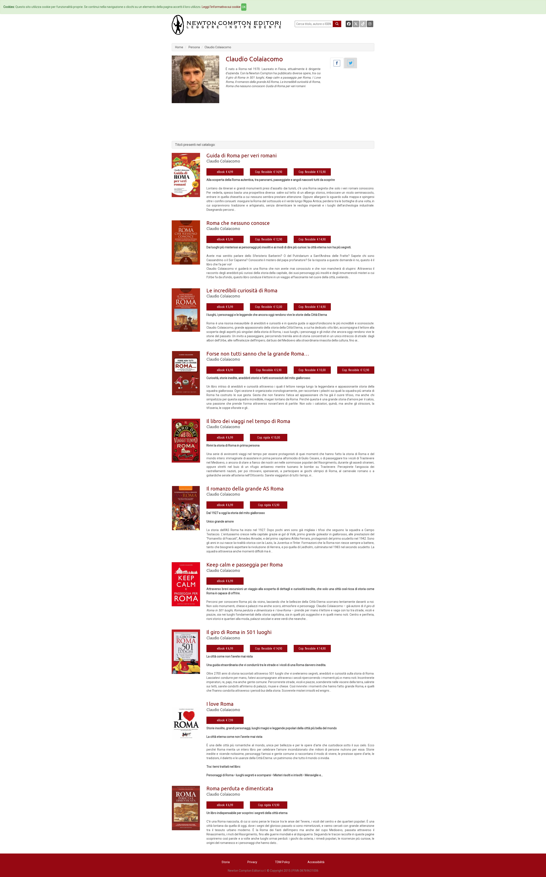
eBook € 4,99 (225, 172)
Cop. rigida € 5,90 (268, 505)
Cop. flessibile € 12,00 (268, 307)
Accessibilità (316, 862)
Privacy (252, 862)
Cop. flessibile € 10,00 (312, 370)
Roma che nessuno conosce (238, 223)
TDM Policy (282, 862)
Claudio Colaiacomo (218, 47)
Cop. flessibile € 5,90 (269, 370)
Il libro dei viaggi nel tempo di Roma (248, 421)
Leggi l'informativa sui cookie (221, 7)
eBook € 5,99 (225, 239)
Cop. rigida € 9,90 (268, 805)
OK (244, 7)
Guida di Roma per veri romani (241, 155)
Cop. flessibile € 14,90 (268, 172)
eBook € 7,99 (225, 720)
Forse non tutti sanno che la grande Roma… (257, 354)
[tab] (337, 63)
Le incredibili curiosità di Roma (241, 290)
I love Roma (220, 704)
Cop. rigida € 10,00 (268, 437)
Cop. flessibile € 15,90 (312, 172)
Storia (226, 862)
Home (179, 47)
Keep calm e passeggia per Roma (244, 565)
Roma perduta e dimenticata (239, 788)
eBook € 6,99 (225, 370)
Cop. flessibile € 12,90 (268, 239)
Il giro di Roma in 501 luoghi (239, 632)
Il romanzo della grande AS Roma (245, 489)
